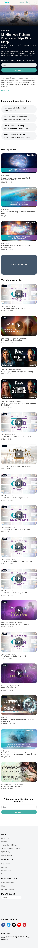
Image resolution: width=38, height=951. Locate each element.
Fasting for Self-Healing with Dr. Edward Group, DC (17, 720)
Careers (4, 867)
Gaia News (5, 30)
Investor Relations (7, 882)
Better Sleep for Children (11, 786)
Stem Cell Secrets (8, 688)
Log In (33, 2)
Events (3, 874)
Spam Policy (5, 852)
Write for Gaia (6, 870)
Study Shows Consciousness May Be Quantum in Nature (16, 179)
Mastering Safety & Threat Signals (15, 624)
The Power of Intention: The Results (16, 466)
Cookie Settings (6, 855)
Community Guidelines (9, 845)
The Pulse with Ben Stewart (11, 370)
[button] (19, 109)
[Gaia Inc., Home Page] (6, 2)
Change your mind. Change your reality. (17, 372)
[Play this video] (19, 294)
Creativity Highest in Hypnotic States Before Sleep (16, 246)
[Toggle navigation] (2, 2)
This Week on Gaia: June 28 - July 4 (16, 437)
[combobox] (11, 897)
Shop (3, 886)
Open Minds (5, 717)
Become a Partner (7, 889)
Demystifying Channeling (11, 340)
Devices (4, 842)
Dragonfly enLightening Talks (11, 622)
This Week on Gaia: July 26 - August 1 (17, 529)
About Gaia (5, 838)
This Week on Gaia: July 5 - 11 (13, 656)
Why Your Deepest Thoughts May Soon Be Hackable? (18, 404)
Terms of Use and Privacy (10, 848)
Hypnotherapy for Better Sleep (12, 784)
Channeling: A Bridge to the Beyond (14, 338)
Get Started (19, 70)
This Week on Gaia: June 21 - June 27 (16, 561)
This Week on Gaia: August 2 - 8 (14, 498)
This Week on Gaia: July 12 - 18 (14, 593)
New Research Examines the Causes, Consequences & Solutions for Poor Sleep (18, 754)
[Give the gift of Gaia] (27, 2)
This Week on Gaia (8, 306)
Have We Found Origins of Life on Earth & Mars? (18, 212)
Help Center (5, 864)
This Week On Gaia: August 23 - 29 (15, 308)
